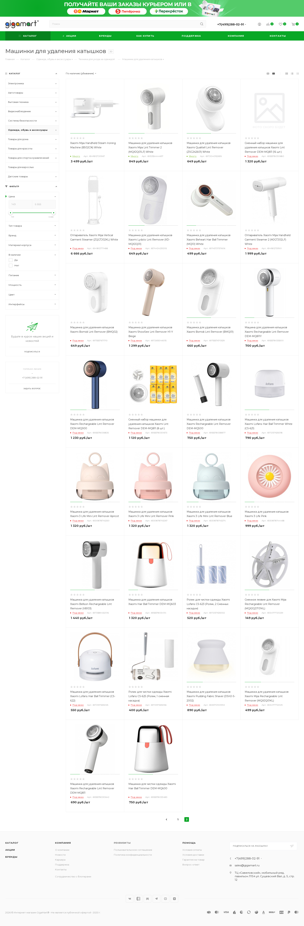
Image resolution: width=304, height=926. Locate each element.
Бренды (11, 856)
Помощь (189, 842)
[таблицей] (297, 73)
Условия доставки (193, 854)
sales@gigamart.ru (247, 865)
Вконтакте (129, 898)
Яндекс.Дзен (174, 898)
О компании (62, 849)
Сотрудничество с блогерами (73, 876)
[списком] (292, 73)
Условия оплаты (192, 849)
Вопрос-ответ (191, 864)
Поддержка (62, 864)
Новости (60, 854)
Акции (10, 849)
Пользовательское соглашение (133, 849)
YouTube (165, 898)
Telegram (156, 898)
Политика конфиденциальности (133, 854)
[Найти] (201, 24)
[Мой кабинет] (259, 24)
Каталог (11, 842)
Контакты (60, 869)
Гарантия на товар (193, 859)
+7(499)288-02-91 (230, 24)
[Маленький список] (267, 73)
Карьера (60, 859)
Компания (63, 842)
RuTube (147, 898)
